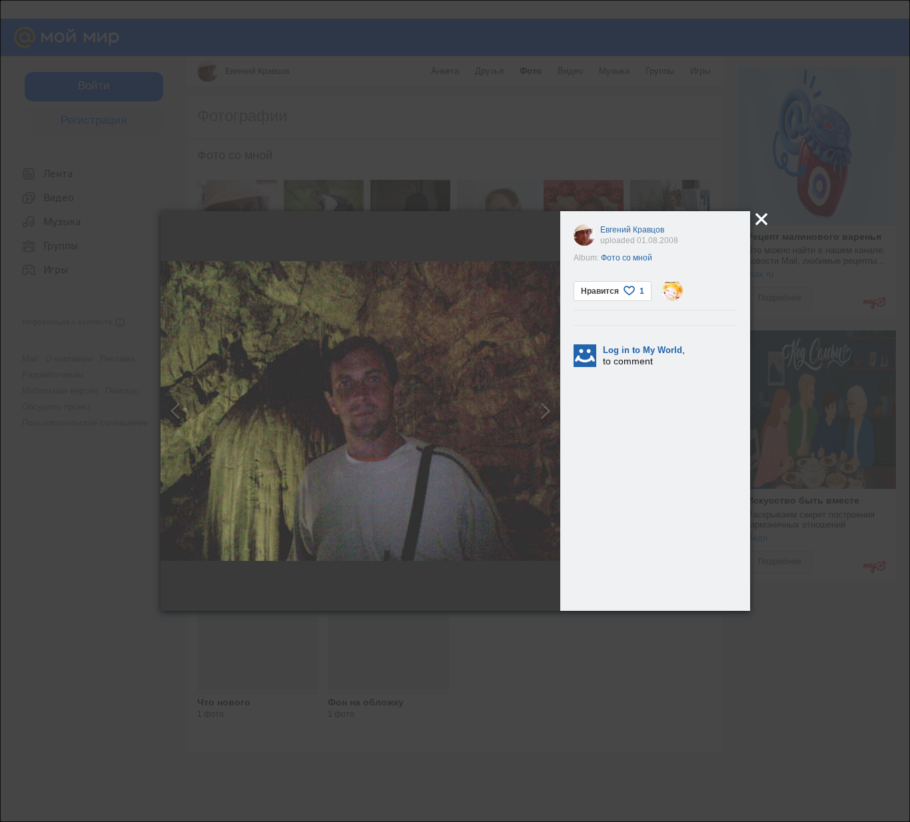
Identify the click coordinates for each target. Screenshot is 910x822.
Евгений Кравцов (632, 229)
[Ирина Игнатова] (672, 290)
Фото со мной (626, 257)
